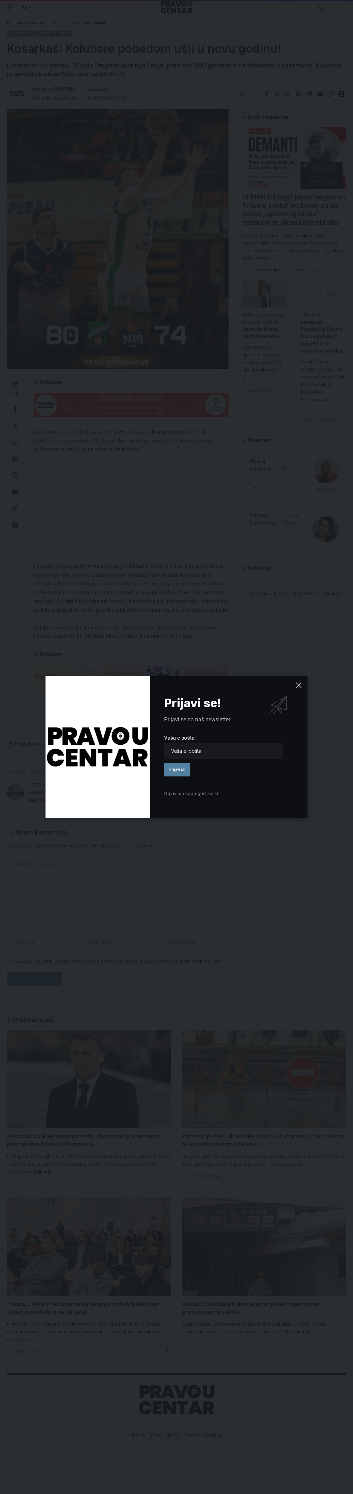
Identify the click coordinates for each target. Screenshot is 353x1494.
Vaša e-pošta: (180, 738)
